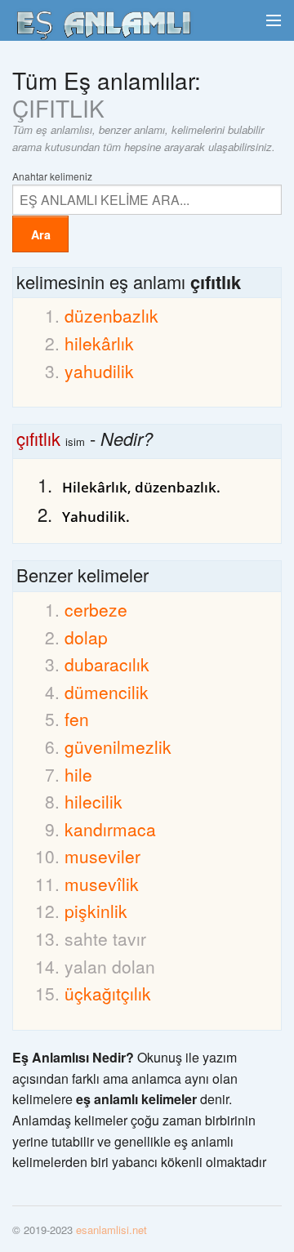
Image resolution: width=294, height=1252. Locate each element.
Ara (41, 234)
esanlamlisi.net (111, 1229)
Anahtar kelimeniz (52, 175)
